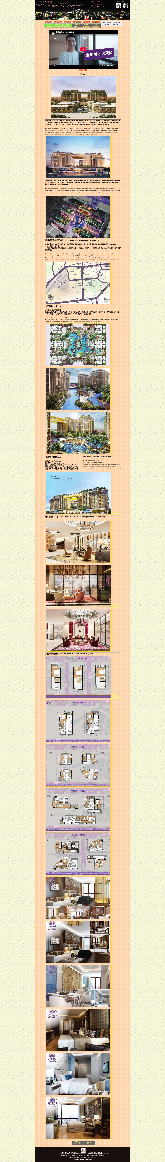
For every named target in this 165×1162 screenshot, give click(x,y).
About (48, 24)
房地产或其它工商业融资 (106, 23)
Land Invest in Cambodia (116, 23)
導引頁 (113, 512)
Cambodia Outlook (76, 25)
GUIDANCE (77, 1144)
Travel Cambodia (67, 25)
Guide (113, 514)
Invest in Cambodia (58, 25)
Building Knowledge (86, 25)
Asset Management (95, 25)
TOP (119, 514)
